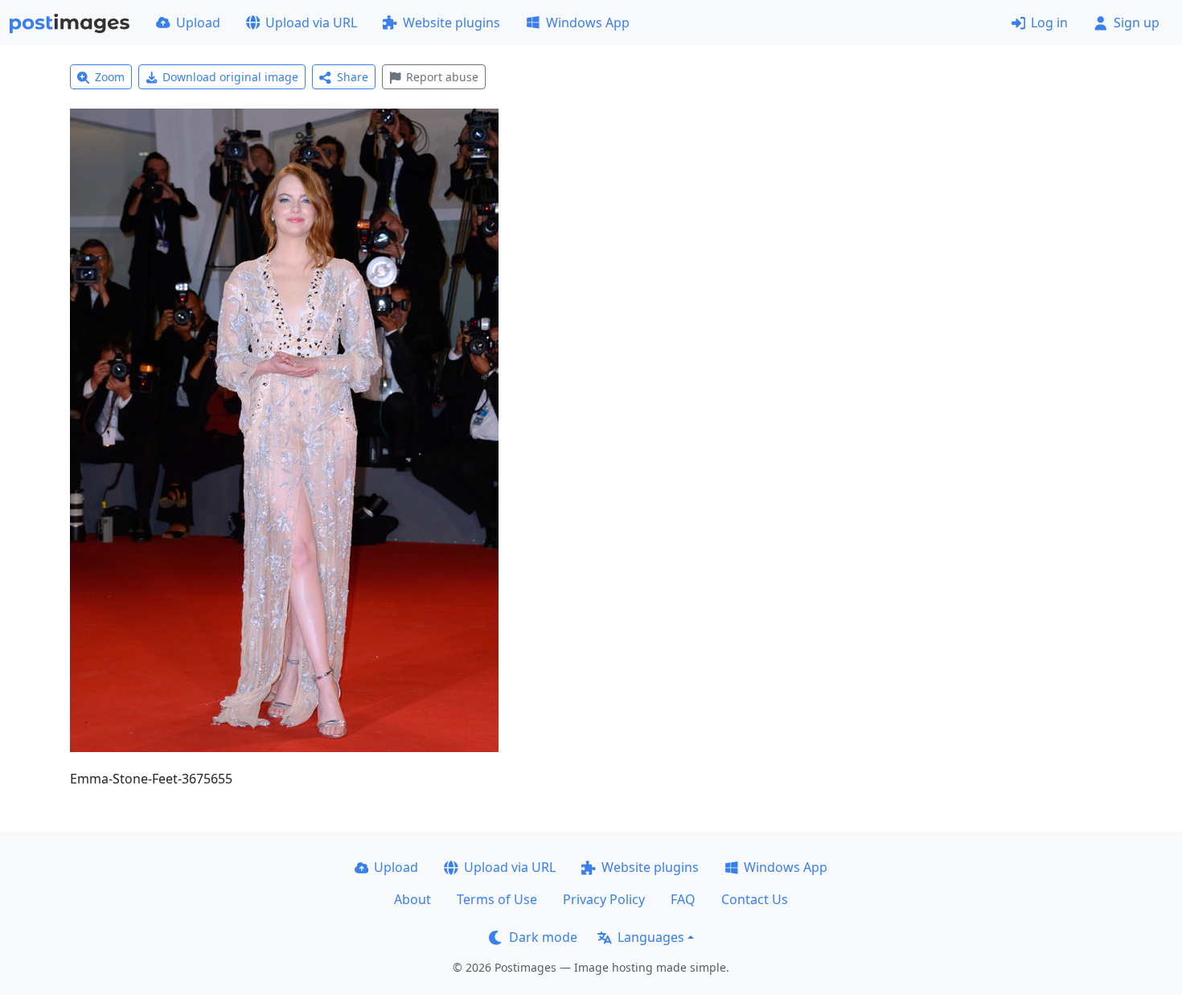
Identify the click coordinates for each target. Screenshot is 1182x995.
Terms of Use (497, 899)
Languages (651, 937)
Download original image (230, 76)
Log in (1049, 22)
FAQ (683, 899)
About (412, 899)
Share (352, 76)
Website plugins (451, 22)
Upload (198, 22)
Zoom (110, 76)
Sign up (1136, 22)
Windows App (588, 22)
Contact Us (754, 899)
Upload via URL (311, 22)
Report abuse (442, 76)
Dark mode (543, 937)
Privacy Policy (604, 899)
